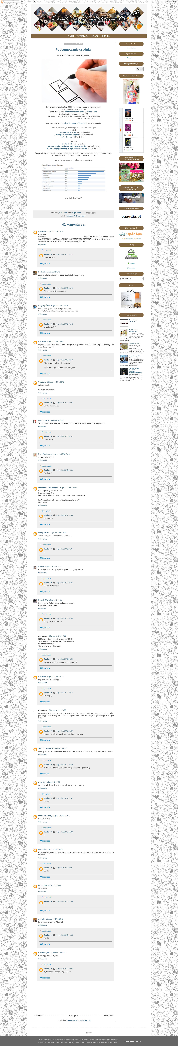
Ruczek (41, 600)
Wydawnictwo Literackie (75, 112)
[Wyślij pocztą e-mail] (87, 213)
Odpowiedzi (47, 250)
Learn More (129, 1041)
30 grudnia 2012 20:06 (64, 659)
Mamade (42, 849)
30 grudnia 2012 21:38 (51, 782)
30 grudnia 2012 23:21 (52, 885)
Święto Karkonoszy (129, 118)
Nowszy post (39, 1015)
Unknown (42, 231)
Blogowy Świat (44, 305)
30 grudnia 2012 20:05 (64, 618)
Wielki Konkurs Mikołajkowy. (133, 330)
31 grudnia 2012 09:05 (64, 868)
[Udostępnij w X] (91, 213)
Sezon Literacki (44, 748)
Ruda (40, 272)
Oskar (40, 885)
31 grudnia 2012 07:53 (57, 952)
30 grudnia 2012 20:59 (64, 764)
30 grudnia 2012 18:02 (51, 272)
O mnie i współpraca (78, 36)
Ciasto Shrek (67, 144)
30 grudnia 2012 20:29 (57, 710)
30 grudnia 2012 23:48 (54, 919)
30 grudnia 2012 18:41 (55, 420)
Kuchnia (106, 36)
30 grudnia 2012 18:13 (64, 360)
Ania (40, 782)
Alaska (41, 566)
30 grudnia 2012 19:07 (58, 533)
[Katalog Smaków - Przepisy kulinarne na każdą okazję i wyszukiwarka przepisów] (131, 258)
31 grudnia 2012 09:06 (64, 901)
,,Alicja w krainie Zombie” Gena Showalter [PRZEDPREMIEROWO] (135, 370)
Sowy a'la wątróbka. (135, 356)
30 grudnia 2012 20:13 (64, 693)
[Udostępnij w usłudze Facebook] (93, 213)
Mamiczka (42, 420)
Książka (69, 216)
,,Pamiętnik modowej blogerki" (73, 123)
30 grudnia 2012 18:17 (55, 382)
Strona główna (73, 1016)
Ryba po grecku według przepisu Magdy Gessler (67, 146)
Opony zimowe (131, 58)
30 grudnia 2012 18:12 (64, 254)
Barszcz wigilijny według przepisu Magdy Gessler (67, 148)
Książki (95, 36)
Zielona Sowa (91, 112)
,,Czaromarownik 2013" (67, 132)
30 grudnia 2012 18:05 (59, 305)
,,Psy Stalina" (67, 137)
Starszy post (108, 1015)
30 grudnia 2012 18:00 (55, 231)
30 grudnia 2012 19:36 (53, 600)
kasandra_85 (43, 952)
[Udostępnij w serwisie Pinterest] (95, 213)
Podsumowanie (80, 216)
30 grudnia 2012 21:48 (61, 816)
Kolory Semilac (131, 48)
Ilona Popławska (45, 454)
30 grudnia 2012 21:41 (64, 798)
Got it (138, 1041)
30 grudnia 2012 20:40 (64, 731)
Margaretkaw (43, 533)
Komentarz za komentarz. (133, 320)
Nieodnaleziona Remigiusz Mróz (129, 147)
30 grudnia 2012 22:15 (54, 849)
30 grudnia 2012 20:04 (64, 549)
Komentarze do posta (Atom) (78, 1020)
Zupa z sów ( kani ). (134, 344)
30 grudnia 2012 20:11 (55, 676)
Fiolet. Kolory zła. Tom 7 (129, 133)
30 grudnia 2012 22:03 (64, 832)
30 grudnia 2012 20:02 (64, 436)
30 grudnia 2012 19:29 (52, 566)
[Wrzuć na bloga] (89, 213)
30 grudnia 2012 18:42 (61, 454)
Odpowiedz (42, 244)
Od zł (128, 120)
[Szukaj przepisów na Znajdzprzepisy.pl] (131, 263)
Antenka (41, 919)
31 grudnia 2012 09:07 (64, 969)
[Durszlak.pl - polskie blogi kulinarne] (131, 268)
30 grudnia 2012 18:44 (68, 487)
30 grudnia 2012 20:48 (59, 748)
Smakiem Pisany (45, 816)
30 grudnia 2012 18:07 (55, 341)
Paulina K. (48, 254)
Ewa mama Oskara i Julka (48, 487)
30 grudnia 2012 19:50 (57, 636)
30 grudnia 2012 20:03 (64, 470)
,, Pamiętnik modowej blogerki (66, 135)
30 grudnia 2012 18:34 (64, 403)
